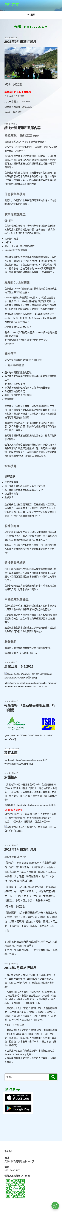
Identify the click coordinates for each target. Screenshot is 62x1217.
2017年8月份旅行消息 (20, 849)
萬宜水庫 (10, 753)
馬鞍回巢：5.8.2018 (18, 666)
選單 (33, 14)
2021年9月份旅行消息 (20, 42)
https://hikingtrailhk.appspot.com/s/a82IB (36, 805)
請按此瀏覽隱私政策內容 (22, 128)
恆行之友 (12, 4)
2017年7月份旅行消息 (20, 968)
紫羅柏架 (10, 777)
